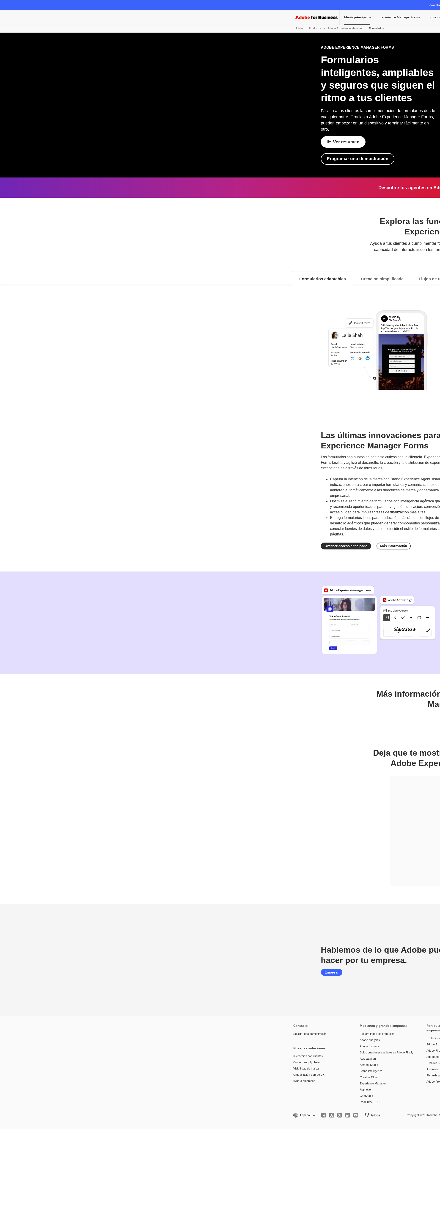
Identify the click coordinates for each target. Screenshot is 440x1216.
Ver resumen (346, 141)
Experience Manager (373, 1083)
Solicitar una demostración (310, 1034)
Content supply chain (306, 1062)
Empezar (331, 972)
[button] (303, 1115)
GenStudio (366, 1096)
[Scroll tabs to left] (3, 278)
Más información (393, 546)
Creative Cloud (369, 1077)
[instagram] (331, 1115)
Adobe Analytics (370, 1040)
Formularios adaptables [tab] (322, 279)
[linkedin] (347, 1115)
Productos (315, 28)
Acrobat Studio (369, 1065)
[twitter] (339, 1115)
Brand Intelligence (371, 1071)
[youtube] (355, 1115)
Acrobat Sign (368, 1058)
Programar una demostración (357, 158)
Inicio (299, 28)
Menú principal (356, 17)
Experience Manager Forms (400, 17)
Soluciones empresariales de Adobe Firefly (386, 1052)
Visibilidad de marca (306, 1068)
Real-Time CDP (370, 1102)
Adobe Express (369, 1046)
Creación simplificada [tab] (382, 279)
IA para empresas (304, 1081)
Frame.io (365, 1089)
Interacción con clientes (308, 1056)
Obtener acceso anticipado (345, 546)
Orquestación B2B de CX (308, 1074)
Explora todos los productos (377, 1034)
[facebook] (323, 1115)
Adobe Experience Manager (345, 28)
